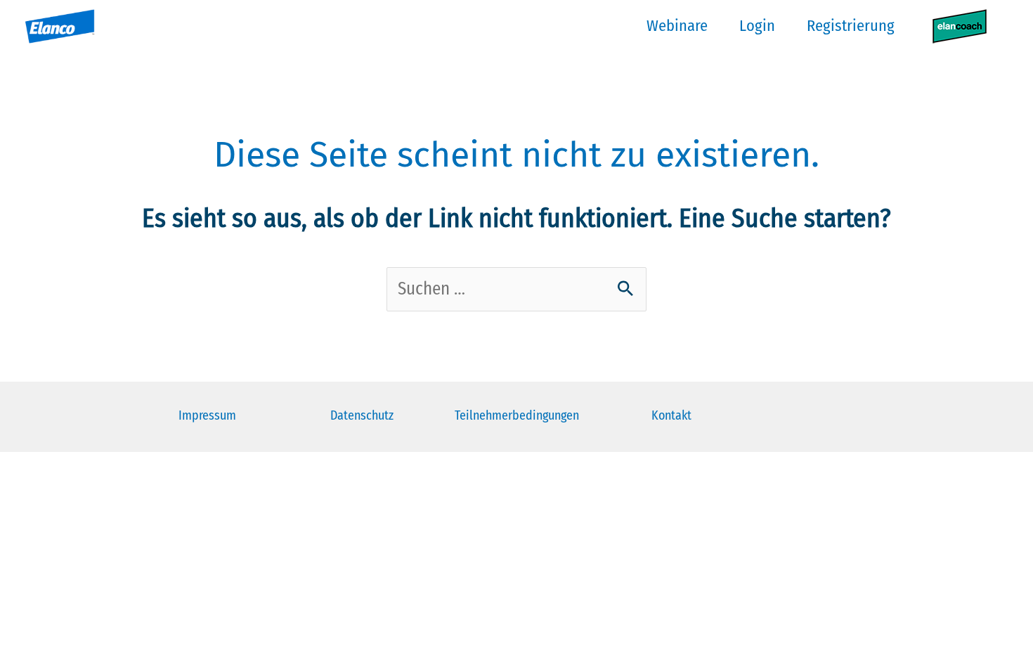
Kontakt (671, 415)
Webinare (677, 25)
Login (757, 25)
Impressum (207, 415)
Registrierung (851, 25)
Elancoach (959, 25)
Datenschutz (362, 415)
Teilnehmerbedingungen (517, 415)
